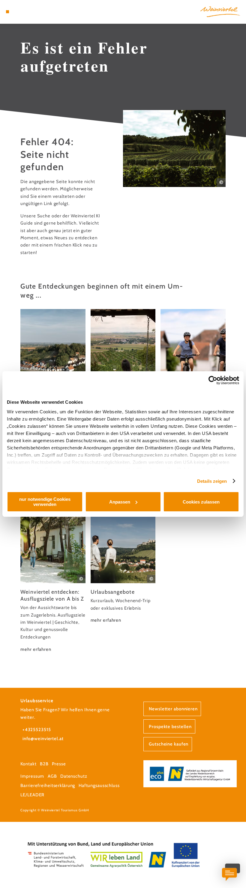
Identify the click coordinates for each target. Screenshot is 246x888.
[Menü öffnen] (7, 11)
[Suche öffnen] (30, 11)
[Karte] (18, 11)
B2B (44, 764)
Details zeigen (212, 481)
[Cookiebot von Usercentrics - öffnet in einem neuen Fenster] (213, 380)
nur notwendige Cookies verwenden (44, 502)
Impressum (32, 776)
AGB (52, 776)
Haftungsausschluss (99, 785)
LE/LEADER (32, 795)
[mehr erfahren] (53, 574)
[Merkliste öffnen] (24, 11)
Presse (59, 764)
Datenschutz (73, 776)
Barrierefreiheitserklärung (47, 785)
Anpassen (119, 501)
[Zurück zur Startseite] (220, 11)
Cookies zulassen (201, 501)
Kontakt (28, 764)
